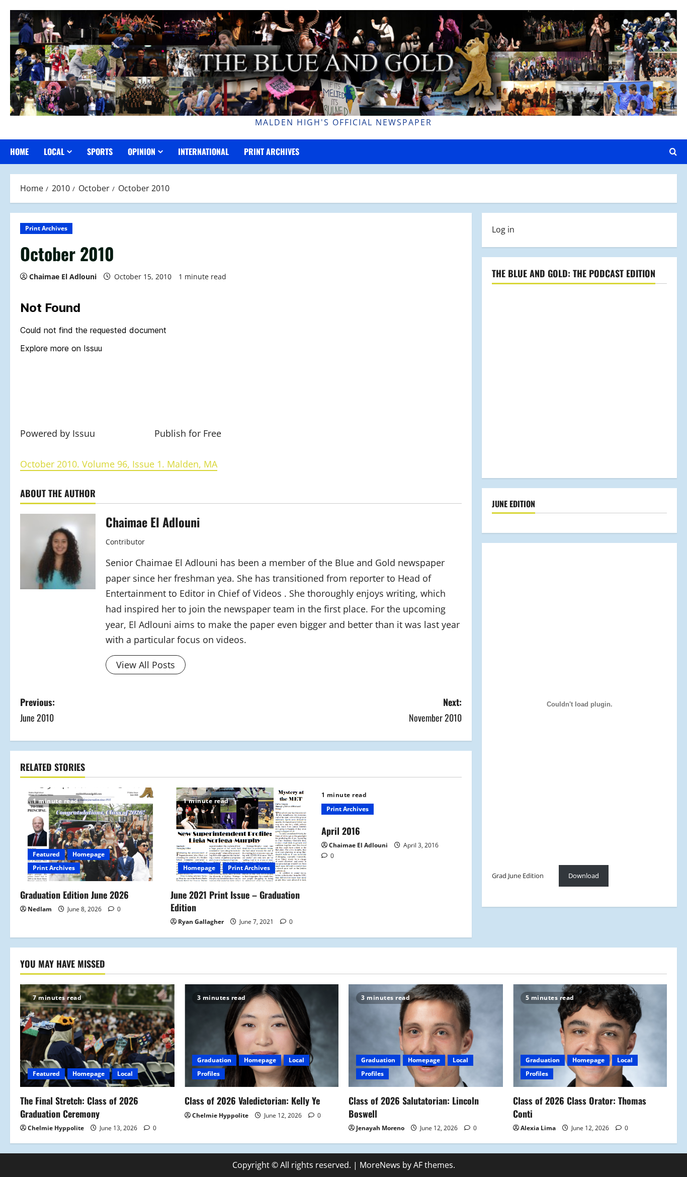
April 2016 (340, 830)
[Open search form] (673, 152)
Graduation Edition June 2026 (74, 894)
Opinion (141, 151)
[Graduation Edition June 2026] (90, 834)
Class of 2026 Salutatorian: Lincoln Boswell (414, 1107)
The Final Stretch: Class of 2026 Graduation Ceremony (79, 1107)
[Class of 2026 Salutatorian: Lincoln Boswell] (426, 1035)
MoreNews (380, 1164)
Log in (503, 229)
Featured (46, 854)
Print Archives (271, 151)
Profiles (208, 1073)
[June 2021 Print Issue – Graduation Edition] (240, 834)
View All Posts (145, 665)
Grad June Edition (518, 875)
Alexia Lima (538, 1128)
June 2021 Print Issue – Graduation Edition (235, 901)
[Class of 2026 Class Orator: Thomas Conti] (590, 1035)
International (203, 151)
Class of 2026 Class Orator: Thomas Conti (579, 1107)
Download (583, 875)
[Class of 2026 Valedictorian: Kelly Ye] (262, 1035)
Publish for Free (187, 433)
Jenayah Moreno (380, 1128)
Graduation (214, 1060)
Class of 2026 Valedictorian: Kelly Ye (252, 1100)
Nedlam (40, 909)
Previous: (37, 709)
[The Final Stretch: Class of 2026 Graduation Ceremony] (97, 1035)
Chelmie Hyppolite (56, 1128)
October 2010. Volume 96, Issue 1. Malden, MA (118, 464)
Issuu (83, 433)
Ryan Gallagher (201, 921)
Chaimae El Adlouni (63, 276)
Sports (100, 151)
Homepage (88, 854)
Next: (435, 709)
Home (19, 151)
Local (54, 151)
